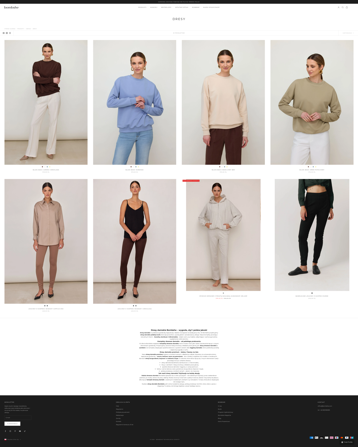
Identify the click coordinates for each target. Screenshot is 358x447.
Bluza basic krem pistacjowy (312, 170)
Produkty (142, 7)
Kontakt (118, 421)
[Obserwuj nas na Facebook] (5, 431)
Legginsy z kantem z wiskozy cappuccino (45, 309)
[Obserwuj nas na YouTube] (20, 431)
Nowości (154, 7)
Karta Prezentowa (224, 421)
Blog (219, 418)
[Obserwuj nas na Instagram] (10, 431)
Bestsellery (166, 7)
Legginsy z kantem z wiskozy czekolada (135, 309)
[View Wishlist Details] (352, 7)
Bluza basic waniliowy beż (223, 170)
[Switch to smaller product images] (7, 33)
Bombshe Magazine (224, 415)
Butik (220, 409)
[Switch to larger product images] (3, 33)
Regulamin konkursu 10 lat (124, 424)
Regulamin (119, 409)
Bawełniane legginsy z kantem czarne (312, 296)
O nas (220, 406)
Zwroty (118, 418)
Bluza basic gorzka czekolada (46, 170)
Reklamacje (120, 415)
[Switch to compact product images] (10, 33)
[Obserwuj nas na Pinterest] (15, 431)
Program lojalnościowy (225, 412)
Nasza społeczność (211, 7)
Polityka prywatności (123, 412)
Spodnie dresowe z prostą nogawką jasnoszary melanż (223, 296)
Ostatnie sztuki (181, 7)
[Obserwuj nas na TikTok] (25, 431)
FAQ (117, 406)
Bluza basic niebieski (135, 170)
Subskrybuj (12, 423)
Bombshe (196, 7)
